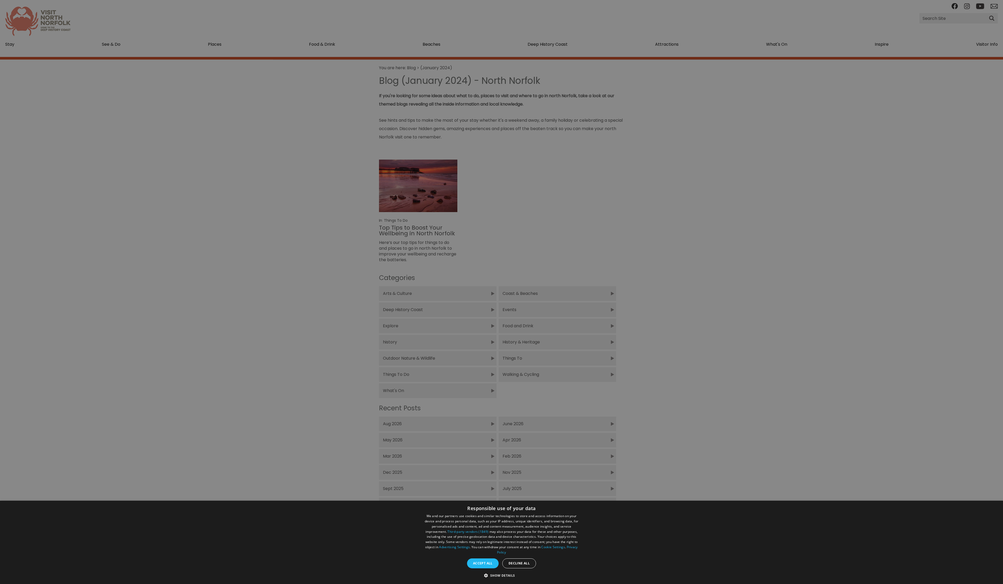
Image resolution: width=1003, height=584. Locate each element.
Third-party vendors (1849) (467, 531)
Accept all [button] (483, 563)
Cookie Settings (553, 547)
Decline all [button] (519, 563)
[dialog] (501, 542)
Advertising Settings (454, 547)
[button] (501, 575)
